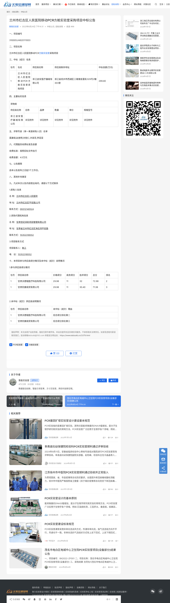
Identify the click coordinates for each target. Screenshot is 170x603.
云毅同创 (104, 595)
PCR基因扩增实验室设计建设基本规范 (67, 420)
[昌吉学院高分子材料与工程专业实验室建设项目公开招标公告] (132, 48)
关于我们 (103, 587)
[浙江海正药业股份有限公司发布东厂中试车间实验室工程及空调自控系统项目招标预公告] (132, 23)
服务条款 (36, 587)
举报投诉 (47, 587)
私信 (114, 380)
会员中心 (126, 4)
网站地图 (86, 595)
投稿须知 (80, 587)
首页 (37, 4)
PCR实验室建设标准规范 (59, 524)
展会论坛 (105, 4)
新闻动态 (81, 4)
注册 (168, 4)
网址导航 (137, 4)
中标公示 (50, 26)
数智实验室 (14, 26)
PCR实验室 (17, 344)
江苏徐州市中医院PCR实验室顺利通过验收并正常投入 (77, 472)
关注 (103, 380)
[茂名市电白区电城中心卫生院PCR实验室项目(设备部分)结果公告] (25, 558)
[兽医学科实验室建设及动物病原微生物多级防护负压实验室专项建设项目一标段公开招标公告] (132, 61)
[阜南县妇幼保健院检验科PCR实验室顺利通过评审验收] (25, 455)
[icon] (152, 591)
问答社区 (147, 4)
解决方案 (57, 4)
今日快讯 (71, 4)
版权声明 (69, 587)
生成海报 (16, 599)
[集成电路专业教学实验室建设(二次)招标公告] (132, 73)
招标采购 (115, 4)
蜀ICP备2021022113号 (72, 595)
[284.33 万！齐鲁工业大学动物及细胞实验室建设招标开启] (132, 36)
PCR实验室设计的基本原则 (61, 498)
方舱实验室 (44, 53)
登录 (161, 4)
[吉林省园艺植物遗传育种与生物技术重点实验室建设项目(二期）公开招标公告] (132, 85)
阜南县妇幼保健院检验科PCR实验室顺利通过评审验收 (77, 446)
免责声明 (58, 587)
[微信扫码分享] (24, 599)
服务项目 (45, 4)
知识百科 (94, 4)
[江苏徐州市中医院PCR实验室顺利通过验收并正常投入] (25, 480)
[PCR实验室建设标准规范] (25, 532)
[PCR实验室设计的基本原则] (25, 506)
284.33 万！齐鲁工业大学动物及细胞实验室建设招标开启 (150, 35)
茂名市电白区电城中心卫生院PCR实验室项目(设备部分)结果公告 (80, 551)
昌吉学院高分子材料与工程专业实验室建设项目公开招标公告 (150, 48)
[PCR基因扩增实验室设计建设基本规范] (25, 429)
